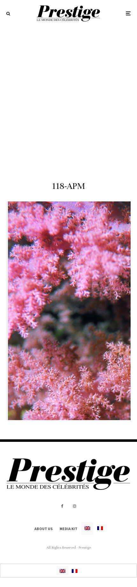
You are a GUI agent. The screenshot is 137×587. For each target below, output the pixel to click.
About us (43, 528)
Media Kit (68, 528)
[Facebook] (62, 506)
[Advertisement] (68, 99)
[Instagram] (74, 506)
